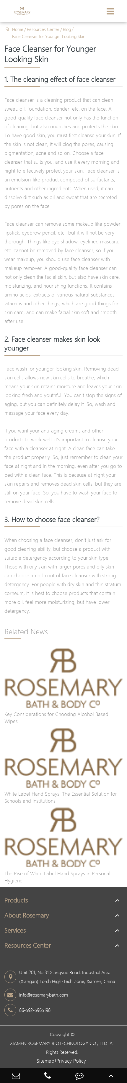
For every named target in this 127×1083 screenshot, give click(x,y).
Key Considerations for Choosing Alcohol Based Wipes (56, 717)
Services (15, 930)
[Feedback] (79, 1075)
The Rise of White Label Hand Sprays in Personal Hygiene (57, 877)
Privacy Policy (71, 1061)
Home (17, 29)
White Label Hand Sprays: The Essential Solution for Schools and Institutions (60, 797)
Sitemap (45, 1061)
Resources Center (43, 29)
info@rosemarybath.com (43, 995)
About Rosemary (26, 915)
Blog (67, 29)
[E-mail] (16, 1075)
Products (16, 900)
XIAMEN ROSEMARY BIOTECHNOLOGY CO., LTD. (59, 1043)
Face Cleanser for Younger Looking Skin (48, 36)
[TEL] (48, 1075)
